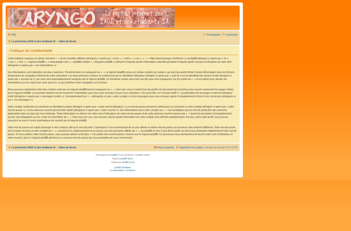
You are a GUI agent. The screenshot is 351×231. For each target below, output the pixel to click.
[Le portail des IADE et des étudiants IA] (91, 18)
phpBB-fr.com (128, 162)
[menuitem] (12, 35)
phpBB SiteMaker (123, 167)
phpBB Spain (126, 158)
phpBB (113, 155)
